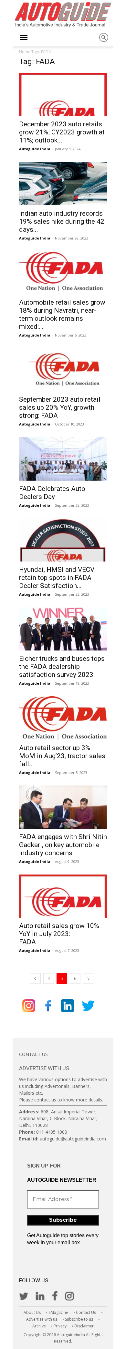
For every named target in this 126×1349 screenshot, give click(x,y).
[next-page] (88, 978)
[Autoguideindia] (63, 14)
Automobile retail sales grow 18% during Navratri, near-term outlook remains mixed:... (62, 314)
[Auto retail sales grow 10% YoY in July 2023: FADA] (63, 896)
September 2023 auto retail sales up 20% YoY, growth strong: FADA (59, 407)
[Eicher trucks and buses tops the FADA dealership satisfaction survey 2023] (63, 628)
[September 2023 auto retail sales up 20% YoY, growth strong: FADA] (63, 369)
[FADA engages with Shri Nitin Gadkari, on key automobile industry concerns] (63, 807)
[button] (23, 37)
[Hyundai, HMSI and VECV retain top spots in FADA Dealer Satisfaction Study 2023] (63, 540)
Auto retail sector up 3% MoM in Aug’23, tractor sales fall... (62, 756)
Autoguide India (34, 148)
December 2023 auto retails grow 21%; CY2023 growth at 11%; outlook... (62, 132)
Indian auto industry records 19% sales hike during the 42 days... (61, 221)
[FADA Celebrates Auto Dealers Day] (63, 458)
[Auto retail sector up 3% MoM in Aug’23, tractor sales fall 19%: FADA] (63, 717)
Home (24, 51)
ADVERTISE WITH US (44, 1068)
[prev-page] (35, 978)
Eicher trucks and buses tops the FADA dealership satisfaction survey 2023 (62, 667)
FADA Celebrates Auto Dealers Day (52, 493)
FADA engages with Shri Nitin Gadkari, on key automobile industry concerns (63, 845)
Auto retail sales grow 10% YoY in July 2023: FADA (59, 934)
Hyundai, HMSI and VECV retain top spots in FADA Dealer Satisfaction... (56, 578)
